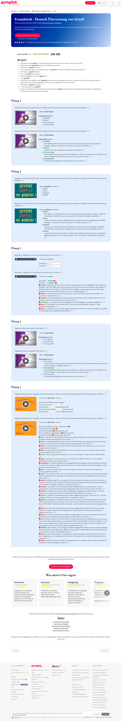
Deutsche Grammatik (99, 690)
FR (54, 54)
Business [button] (75, 665)
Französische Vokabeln (99, 672)
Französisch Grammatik (61, 622)
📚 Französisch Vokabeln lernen (41, 11)
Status (13, 699)
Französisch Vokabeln (61, 624)
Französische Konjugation (100, 700)
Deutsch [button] (103, 3)
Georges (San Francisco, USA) (76, 585)
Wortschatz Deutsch (99, 687)
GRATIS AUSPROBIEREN (61, 566)
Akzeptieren (105, 714)
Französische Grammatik (100, 670)
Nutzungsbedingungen (79, 689)
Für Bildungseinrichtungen (80, 672)
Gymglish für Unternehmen (80, 670)
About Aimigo (15, 670)
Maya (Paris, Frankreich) (21, 585)
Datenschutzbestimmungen (19, 715)
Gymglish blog (15, 682)
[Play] (25, 117)
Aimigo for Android (57, 672)
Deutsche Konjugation (99, 705)
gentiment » (105, 651)
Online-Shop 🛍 (36, 675)
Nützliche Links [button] (97, 665)
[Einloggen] (118, 3)
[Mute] (35, 259)
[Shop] (113, 3)
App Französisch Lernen (61, 630)
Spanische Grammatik (99, 697)
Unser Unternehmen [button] (17, 665)
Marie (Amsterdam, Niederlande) (50, 585)
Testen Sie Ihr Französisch (27, 35)
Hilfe (12, 687)
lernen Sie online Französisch (67, 614)
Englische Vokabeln (98, 685)
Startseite (14, 11)
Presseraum (14, 697)
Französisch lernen (24, 11)
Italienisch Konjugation (99, 707)
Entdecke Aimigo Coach (59, 670)
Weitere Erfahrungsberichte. (103, 601)
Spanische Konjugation (99, 692)
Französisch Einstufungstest (61, 626)
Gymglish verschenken (18, 679)
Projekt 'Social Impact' (17, 694)
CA (59, 54)
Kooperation (76, 675)
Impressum (75, 684)
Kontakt (13, 677)
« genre (15, 651)
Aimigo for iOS (56, 675)
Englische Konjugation (99, 702)
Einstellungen (96, 714)
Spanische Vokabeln (99, 695)
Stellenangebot (19, 684)
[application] (25, 118)
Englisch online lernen (99, 680)
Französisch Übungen (61, 628)
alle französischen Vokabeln (51, 23)
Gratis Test (90, 3)
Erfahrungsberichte (17, 672)
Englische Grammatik (99, 682)
